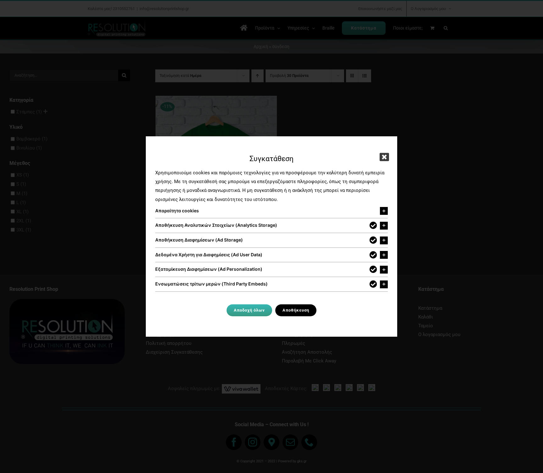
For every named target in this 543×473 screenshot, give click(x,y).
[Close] (384, 157)
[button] (271, 211)
